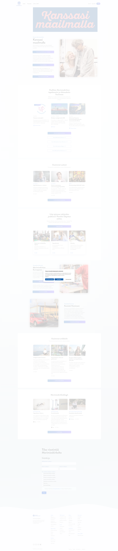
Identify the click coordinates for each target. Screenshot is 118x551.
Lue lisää (46, 276)
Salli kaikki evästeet (49, 279)
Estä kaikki (59, 279)
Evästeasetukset (68, 279)
